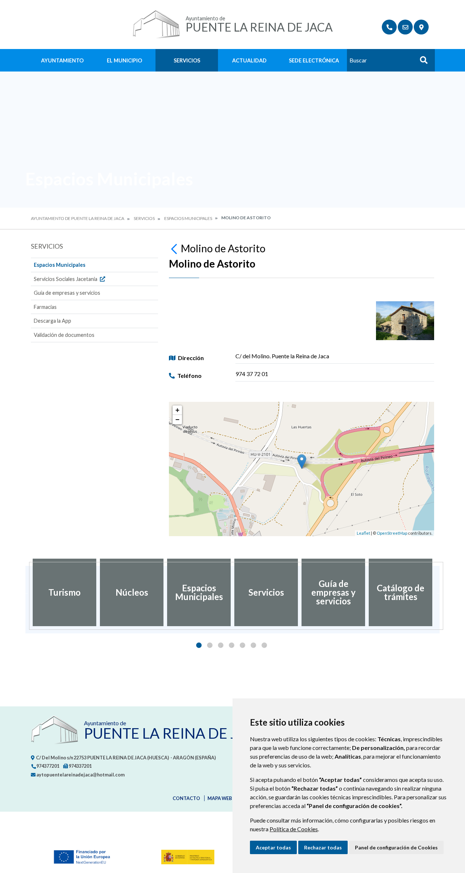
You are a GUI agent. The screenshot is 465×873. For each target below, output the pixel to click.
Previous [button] (25, 592)
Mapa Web (219, 798)
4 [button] (231, 645)
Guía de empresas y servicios (67, 293)
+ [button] (177, 410)
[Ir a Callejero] (421, 27)
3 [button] (220, 645)
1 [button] (199, 645)
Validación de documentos (64, 335)
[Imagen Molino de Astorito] (405, 320)
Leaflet (363, 533)
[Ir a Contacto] (405, 27)
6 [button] (253, 645)
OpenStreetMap (392, 533)
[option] (64, 592)
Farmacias (45, 307)
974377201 (47, 766)
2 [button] (210, 645)
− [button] (177, 419)
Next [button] (439, 592)
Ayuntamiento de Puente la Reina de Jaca (77, 218)
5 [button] (242, 645)
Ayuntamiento (62, 60)
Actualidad (249, 60)
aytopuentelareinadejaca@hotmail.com (80, 775)
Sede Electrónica (314, 60)
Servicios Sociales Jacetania (66, 279)
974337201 (80, 766)
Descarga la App (52, 321)
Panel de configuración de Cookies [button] (396, 847)
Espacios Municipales (188, 218)
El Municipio (124, 60)
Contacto (186, 798)
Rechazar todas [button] (323, 847)
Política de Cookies (294, 828)
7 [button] (264, 645)
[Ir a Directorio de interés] (389, 27)
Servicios (187, 60)
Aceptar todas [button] (273, 847)
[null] (175, 248)
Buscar (421, 62)
